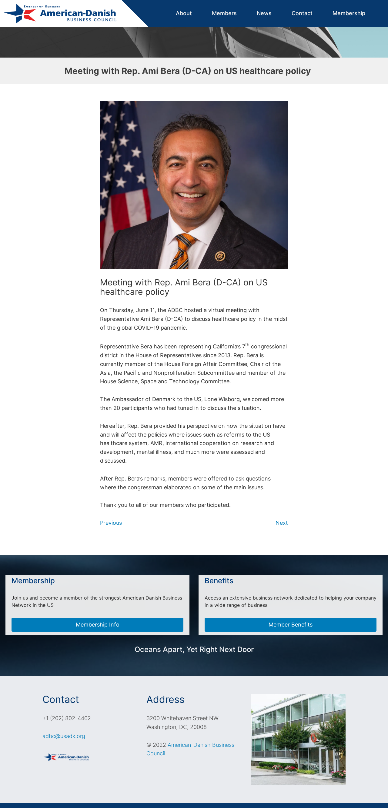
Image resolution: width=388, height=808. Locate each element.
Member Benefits (291, 624)
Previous (111, 523)
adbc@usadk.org (63, 736)
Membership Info (97, 624)
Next (282, 523)
